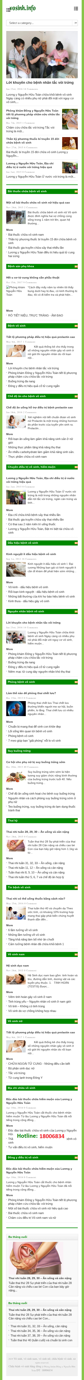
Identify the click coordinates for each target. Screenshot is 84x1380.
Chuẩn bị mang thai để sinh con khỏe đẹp (34, 726)
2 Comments (31, 207)
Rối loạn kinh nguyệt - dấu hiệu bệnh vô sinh (36, 591)
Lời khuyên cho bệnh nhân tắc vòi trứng (40, 83)
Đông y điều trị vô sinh (23, 1157)
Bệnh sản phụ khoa (21, 266)
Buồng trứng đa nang (21, 381)
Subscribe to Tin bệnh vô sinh (76, 887)
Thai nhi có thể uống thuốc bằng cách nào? (35, 898)
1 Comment (28, 122)
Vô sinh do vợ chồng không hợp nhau (32, 1011)
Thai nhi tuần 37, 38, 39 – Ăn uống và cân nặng (40, 1335)
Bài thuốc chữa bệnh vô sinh (27, 191)
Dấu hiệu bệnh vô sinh (23, 542)
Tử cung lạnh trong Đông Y (25, 1077)
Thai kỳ (13, 820)
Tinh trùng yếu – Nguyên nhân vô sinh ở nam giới (39, 1001)
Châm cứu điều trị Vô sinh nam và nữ (32, 1217)
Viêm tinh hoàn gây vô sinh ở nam (30, 996)
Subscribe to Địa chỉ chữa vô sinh (76, 1088)
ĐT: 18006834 (45, 1370)
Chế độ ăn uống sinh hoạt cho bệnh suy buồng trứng (41, 793)
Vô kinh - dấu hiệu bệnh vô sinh (28, 587)
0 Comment (28, 171)
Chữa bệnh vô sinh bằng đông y (26, 1366)
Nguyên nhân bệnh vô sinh (26, 611)
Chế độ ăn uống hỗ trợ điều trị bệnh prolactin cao (39, 407)
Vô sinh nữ (15, 1021)
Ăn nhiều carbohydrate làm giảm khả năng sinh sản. (41, 452)
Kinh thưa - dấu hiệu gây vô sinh (28, 601)
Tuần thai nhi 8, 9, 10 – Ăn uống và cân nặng (36, 872)
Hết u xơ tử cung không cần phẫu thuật (32, 277)
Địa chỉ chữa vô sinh (21, 1087)
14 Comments (30, 88)
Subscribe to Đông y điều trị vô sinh (76, 1157)
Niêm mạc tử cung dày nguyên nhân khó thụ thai (39, 671)
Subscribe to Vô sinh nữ (76, 1021)
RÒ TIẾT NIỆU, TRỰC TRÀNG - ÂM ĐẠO (35, 315)
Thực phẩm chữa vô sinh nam (27, 456)
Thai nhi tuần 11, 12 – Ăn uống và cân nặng (35, 867)
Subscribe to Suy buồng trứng (76, 751)
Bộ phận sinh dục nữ (21, 1068)
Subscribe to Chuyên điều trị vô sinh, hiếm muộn (76, 467)
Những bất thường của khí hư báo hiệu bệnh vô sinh (41, 596)
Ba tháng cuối (17, 1236)
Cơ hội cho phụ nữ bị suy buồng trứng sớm (35, 762)
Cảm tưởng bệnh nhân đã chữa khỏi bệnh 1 (36, 944)
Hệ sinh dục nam (17, 965)
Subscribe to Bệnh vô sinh (76, 325)
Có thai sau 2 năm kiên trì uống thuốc (32, 524)
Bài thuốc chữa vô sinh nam (26, 234)
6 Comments (31, 147)
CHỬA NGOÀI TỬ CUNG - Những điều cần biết (39, 1063)
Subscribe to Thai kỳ (76, 820)
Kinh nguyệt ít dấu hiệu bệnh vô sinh (31, 554)
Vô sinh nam (16, 954)
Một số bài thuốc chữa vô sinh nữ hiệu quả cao (38, 202)
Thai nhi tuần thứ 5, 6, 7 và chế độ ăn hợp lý (36, 877)
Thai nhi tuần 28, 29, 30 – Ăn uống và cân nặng (37, 831)
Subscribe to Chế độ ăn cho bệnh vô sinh (76, 396)
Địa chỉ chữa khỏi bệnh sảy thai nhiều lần (34, 514)
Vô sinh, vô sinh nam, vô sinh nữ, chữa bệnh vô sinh (43, 1359)
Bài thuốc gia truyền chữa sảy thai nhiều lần (36, 247)
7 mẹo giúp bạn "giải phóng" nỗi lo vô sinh (34, 740)
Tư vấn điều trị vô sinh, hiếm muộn (30, 1147)
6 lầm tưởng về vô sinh (23, 930)
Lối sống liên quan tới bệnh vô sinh (30, 731)
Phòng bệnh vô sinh (21, 681)
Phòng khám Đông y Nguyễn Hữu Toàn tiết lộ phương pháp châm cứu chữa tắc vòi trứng (33, 114)
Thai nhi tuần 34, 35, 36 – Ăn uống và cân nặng (40, 1330)
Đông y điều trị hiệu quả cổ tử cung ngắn (34, 386)
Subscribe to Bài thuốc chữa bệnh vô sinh (76, 191)
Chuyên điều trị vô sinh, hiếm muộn (31, 466)
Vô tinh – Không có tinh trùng (26, 1006)
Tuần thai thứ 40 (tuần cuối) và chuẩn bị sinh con (41, 1340)
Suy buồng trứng (19, 750)
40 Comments (31, 766)
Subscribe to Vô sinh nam (76, 954)
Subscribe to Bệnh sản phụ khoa (76, 266)
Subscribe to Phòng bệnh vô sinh (76, 682)
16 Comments (29, 558)
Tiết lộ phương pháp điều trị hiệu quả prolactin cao (40, 336)
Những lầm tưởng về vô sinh (26, 934)
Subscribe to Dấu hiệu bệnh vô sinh (76, 543)
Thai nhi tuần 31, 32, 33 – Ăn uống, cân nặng (36, 863)
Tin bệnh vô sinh (19, 887)
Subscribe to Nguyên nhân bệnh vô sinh (76, 611)
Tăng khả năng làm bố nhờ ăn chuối (31, 939)
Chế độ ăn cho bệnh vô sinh (27, 396)
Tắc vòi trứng (16, 1073)
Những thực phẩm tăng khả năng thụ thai (34, 447)
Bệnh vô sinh (17, 325)
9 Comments (30, 282)
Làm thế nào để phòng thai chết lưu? (31, 693)
